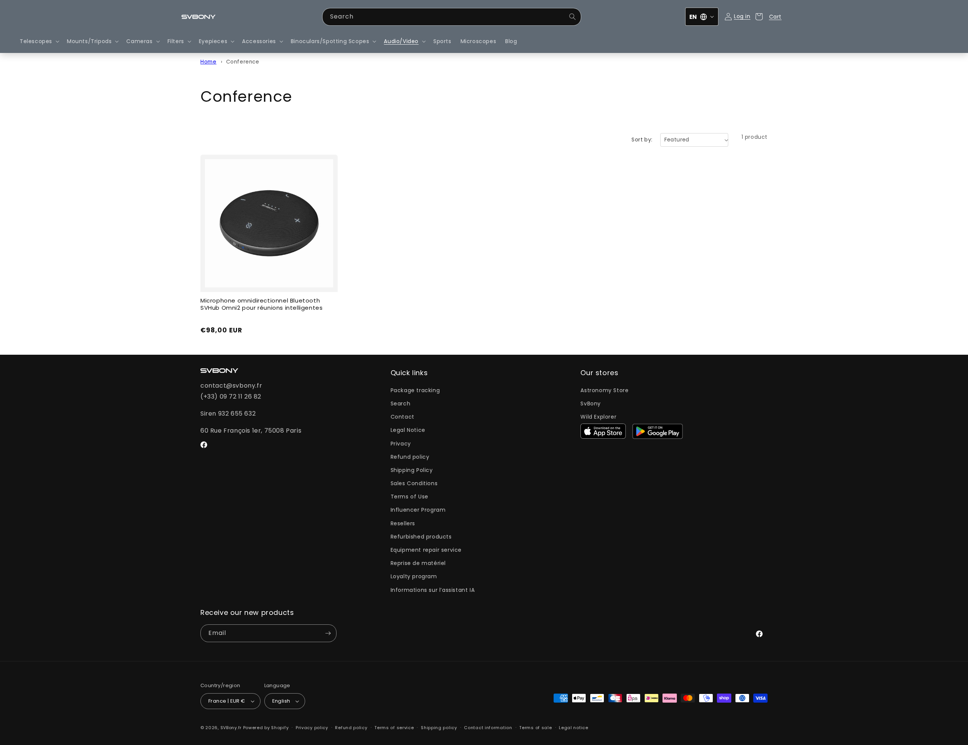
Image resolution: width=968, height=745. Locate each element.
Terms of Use (409, 496)
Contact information (488, 728)
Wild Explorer (598, 417)
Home (208, 61)
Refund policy (410, 457)
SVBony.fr (231, 728)
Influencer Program (418, 510)
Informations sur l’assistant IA (433, 590)
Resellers (403, 523)
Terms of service (394, 728)
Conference (242, 61)
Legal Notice (408, 430)
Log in (742, 16)
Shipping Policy (412, 470)
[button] (38, 41)
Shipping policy (439, 728)
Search (401, 403)
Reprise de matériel (418, 563)
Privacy (401, 443)
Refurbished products (421, 536)
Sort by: (641, 139)
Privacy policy (312, 728)
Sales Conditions (414, 483)
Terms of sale (535, 728)
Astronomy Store (604, 390)
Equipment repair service (426, 550)
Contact (402, 417)
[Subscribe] (328, 633)
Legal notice (573, 728)
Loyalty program (414, 576)
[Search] (572, 16)
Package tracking (415, 390)
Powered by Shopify (266, 728)
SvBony (590, 403)
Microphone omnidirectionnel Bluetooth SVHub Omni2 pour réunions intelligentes (261, 304)
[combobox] (452, 16)
